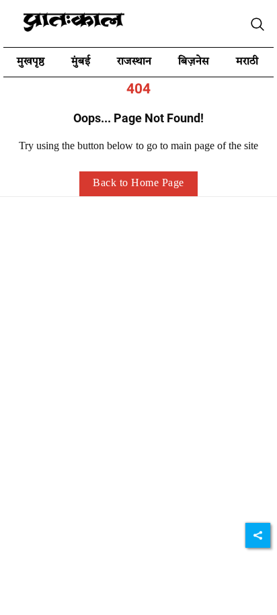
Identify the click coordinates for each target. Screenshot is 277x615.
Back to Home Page (138, 183)
